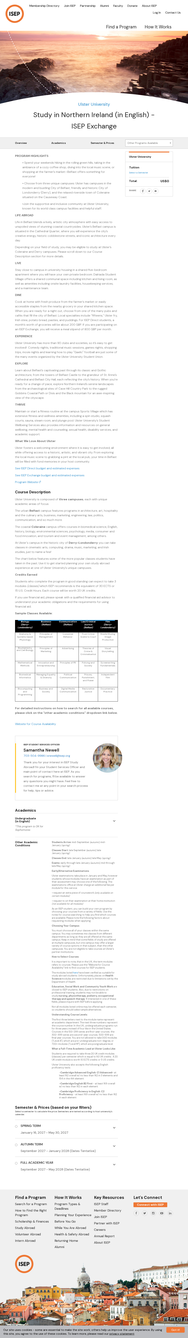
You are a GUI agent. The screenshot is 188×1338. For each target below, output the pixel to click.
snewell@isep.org (58, 756)
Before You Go (65, 1221)
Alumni (104, 6)
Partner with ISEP (107, 1223)
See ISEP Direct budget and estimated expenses (47, 468)
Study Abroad (25, 1228)
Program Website (27, 482)
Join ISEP (70, 6)
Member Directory (107, 1210)
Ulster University (94, 104)
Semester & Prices (102, 143)
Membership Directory (44, 6)
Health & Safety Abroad (72, 1234)
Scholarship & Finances (32, 1221)
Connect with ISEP (150, 1205)
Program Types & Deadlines (67, 1206)
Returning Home (66, 1241)
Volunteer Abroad (28, 1234)
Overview (21, 143)
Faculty (118, 6)
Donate (132, 6)
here (75, 972)
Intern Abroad (25, 1241)
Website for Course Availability (35, 724)
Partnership (88, 6)
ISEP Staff (101, 1204)
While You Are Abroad (70, 1228)
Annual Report (104, 1236)
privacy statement (121, 1334)
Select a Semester (138, 172)
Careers (100, 1230)
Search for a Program (31, 1204)
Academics (58, 143)
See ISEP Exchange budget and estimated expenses (49, 475)
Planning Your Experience (73, 1215)
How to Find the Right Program (31, 1212)
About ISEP (149, 6)
